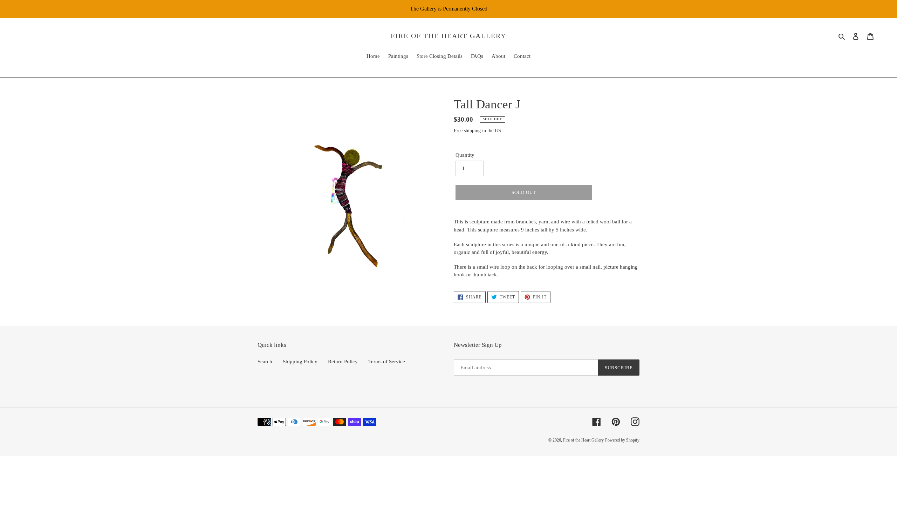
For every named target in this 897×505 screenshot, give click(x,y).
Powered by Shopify (622, 440)
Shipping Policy (300, 361)
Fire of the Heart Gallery (448, 36)
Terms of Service (386, 361)
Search (265, 361)
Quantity (465, 155)
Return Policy (343, 361)
